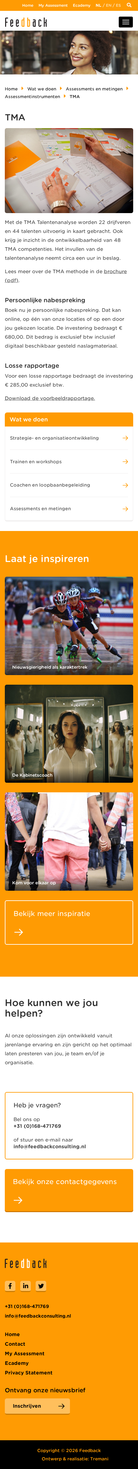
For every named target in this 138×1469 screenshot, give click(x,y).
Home (27, 5)
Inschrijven (27, 1406)
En (108, 5)
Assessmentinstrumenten (32, 96)
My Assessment (53, 5)
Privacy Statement (29, 1373)
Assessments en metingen (94, 89)
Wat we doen (41, 89)
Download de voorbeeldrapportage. (50, 398)
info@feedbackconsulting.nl (49, 1147)
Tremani (99, 1458)
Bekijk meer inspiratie (51, 914)
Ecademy (82, 5)
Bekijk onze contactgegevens (65, 1182)
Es (118, 5)
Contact (15, 1344)
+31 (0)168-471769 (37, 1126)
